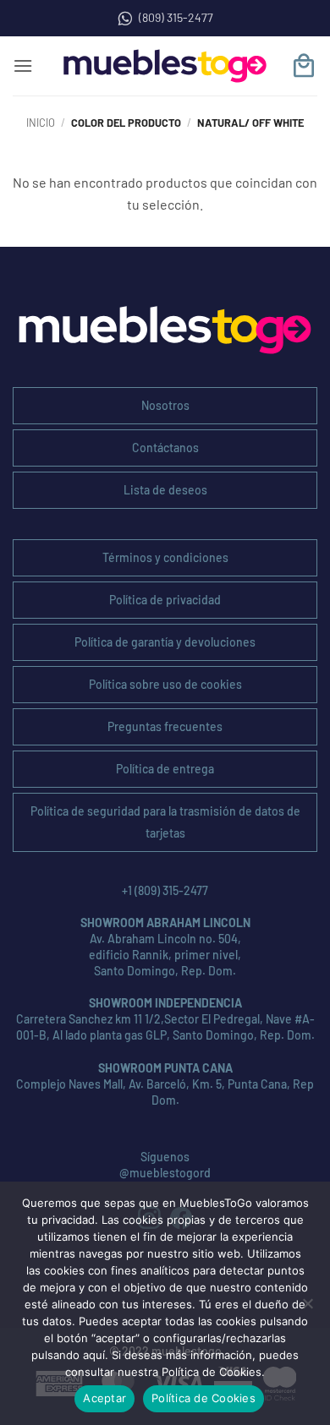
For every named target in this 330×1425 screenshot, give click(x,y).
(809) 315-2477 (176, 17)
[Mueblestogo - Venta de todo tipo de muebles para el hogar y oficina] (165, 66)
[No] (307, 1308)
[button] (23, 65)
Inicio (40, 122)
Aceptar (104, 1398)
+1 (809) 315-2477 (165, 890)
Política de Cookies (203, 1398)
